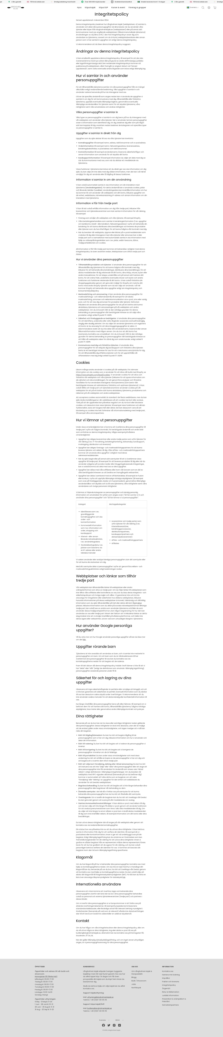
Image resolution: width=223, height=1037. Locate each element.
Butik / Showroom (138, 981)
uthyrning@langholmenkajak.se (100, 997)
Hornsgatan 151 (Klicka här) (46, 976)
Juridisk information (170, 995)
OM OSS (134, 967)
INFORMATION (168, 967)
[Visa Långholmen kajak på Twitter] (109, 1025)
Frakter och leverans (170, 981)
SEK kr (117, 1020)
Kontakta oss (167, 971)
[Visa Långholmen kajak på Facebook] (103, 1025)
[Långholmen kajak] (15, 7)
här (124, 877)
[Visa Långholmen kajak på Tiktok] (119, 1025)
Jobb (133, 984)
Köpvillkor (166, 978)
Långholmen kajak (114, 1030)
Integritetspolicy (169, 985)
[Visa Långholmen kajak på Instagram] (114, 1025)
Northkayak (136, 987)
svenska (193, 7)
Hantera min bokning (171, 975)
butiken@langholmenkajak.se (99, 1008)
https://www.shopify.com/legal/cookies (93, 375)
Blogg (133, 977)
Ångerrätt (166, 988)
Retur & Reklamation (170, 992)
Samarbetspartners (170, 1005)
